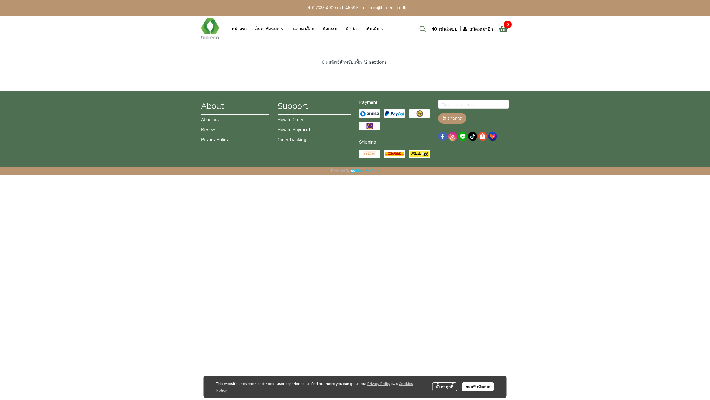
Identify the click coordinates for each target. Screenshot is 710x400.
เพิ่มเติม (373, 28)
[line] (462, 136)
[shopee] (482, 136)
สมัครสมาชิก (481, 29)
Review (208, 129)
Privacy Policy (378, 383)
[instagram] (452, 136)
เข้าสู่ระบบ (448, 29)
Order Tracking (292, 139)
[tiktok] (472, 136)
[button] (422, 29)
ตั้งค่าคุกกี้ (444, 386)
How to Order (290, 119)
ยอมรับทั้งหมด (478, 386)
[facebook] (442, 136)
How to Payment (294, 129)
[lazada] (492, 136)
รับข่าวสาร (452, 118)
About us (210, 119)
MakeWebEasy (367, 171)
